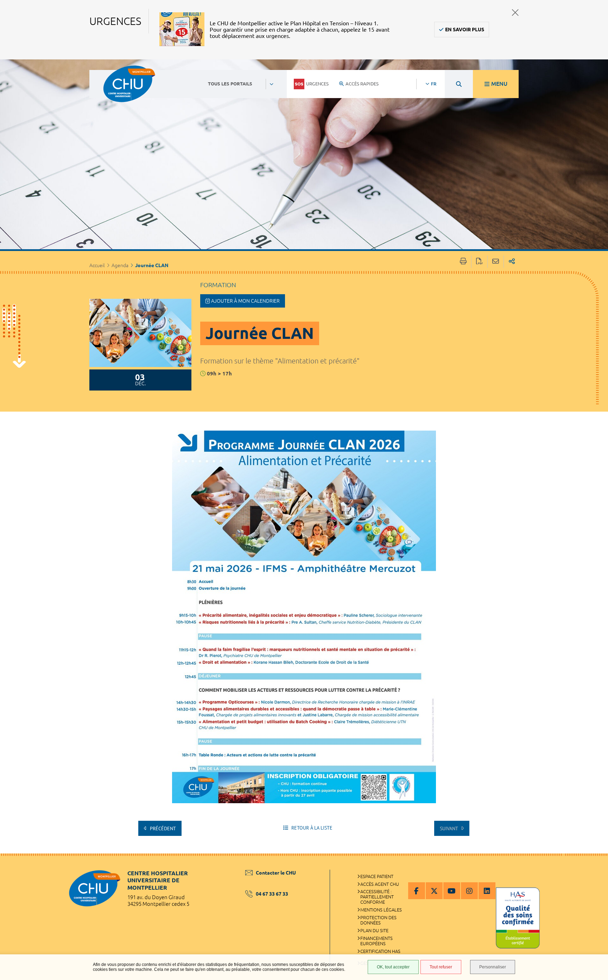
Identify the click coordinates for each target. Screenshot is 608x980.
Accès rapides (362, 83)
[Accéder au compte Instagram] (469, 890)
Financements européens (376, 941)
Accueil (97, 265)
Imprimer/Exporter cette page (463, 262)
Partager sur (512, 262)
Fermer (515, 12)
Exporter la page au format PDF (479, 262)
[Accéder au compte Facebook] (416, 890)
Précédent (162, 828)
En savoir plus (464, 29)
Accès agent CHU (379, 884)
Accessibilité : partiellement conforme (377, 896)
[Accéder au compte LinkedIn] (487, 890)
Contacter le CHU (276, 873)
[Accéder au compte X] (434, 890)
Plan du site (374, 930)
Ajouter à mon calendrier (245, 301)
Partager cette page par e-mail (496, 262)
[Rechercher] (459, 84)
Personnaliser (492, 967)
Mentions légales (381, 909)
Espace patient (376, 876)
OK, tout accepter (393, 967)
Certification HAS (380, 951)
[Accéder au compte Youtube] (451, 890)
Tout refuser (441, 967)
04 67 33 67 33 (272, 894)
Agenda (120, 265)
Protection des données (378, 920)
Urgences (317, 83)
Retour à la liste (311, 828)
